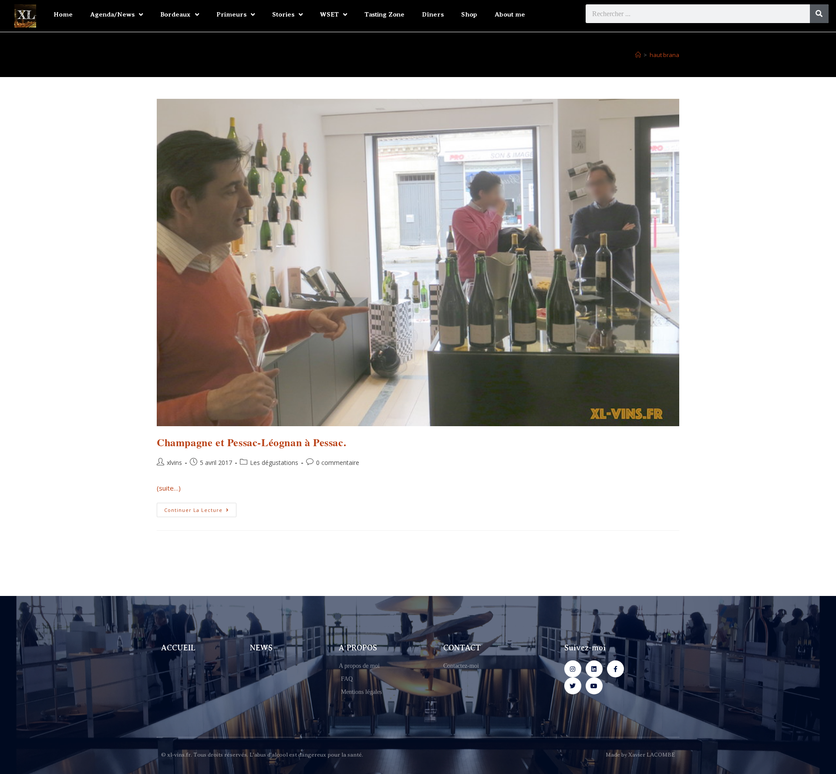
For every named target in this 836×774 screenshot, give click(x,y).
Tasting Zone (384, 14)
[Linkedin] (594, 668)
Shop (469, 14)
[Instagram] (572, 668)
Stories (283, 14)
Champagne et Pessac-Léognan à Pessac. (251, 442)
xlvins (174, 462)
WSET (329, 14)
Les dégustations (274, 462)
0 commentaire (337, 462)
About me (510, 14)
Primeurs (231, 14)
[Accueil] (638, 55)
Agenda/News (112, 14)
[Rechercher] (819, 13)
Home (63, 14)
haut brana (664, 55)
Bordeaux (175, 14)
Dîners (433, 14)
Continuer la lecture (200, 508)
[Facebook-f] (615, 668)
